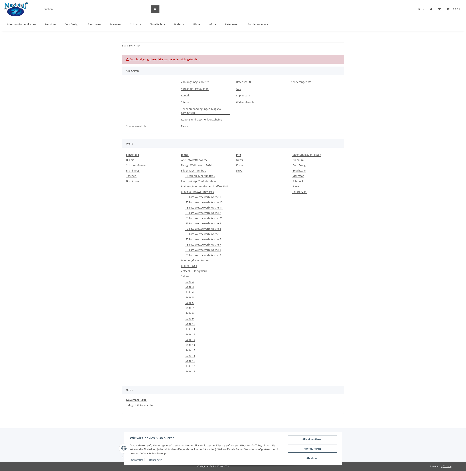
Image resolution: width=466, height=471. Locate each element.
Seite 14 (190, 345)
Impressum (136, 459)
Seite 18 (190, 366)
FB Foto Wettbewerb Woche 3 (203, 223)
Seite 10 (190, 324)
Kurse (239, 165)
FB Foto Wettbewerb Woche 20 (203, 218)
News (184, 126)
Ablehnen (312, 458)
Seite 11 (190, 329)
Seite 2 (189, 281)
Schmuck (298, 181)
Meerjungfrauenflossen (307, 154)
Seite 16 (190, 355)
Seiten (185, 276)
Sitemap (186, 102)
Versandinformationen (195, 88)
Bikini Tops (132, 170)
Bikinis (130, 160)
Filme (296, 186)
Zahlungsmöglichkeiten (195, 82)
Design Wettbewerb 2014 (196, 165)
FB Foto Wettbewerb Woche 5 (203, 234)
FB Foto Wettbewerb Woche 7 (203, 244)
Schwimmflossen (136, 165)
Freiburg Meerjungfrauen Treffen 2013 (204, 186)
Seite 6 (189, 302)
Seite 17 (190, 361)
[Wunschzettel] (439, 9)
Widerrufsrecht (245, 102)
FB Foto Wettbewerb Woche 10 (203, 202)
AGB (238, 88)
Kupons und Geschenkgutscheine (201, 119)
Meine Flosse (189, 265)
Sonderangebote (258, 24)
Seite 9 (189, 318)
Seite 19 (190, 371)
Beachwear (299, 170)
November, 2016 (136, 400)
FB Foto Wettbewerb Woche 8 (203, 250)
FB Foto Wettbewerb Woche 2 (203, 213)
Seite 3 (189, 287)
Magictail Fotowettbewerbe (197, 191)
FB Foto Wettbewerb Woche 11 (203, 207)
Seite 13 (190, 339)
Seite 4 (189, 292)
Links (239, 170)
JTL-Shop (447, 466)
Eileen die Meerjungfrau (200, 176)
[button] (431, 9)
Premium (298, 160)
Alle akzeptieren (312, 439)
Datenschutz (154, 459)
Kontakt (185, 95)
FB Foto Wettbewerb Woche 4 (203, 228)
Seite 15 (190, 350)
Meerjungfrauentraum (195, 260)
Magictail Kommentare (141, 405)
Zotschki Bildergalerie (194, 271)
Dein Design (300, 165)
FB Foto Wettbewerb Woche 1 (203, 197)
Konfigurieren (312, 448)
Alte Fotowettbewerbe (194, 160)
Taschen (131, 176)
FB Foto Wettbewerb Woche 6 (203, 239)
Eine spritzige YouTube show (198, 181)
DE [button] (419, 9)
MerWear (298, 176)
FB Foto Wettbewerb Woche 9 (203, 255)
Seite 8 (189, 313)
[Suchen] (155, 9)
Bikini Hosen (133, 181)
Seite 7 (189, 308)
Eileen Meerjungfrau (193, 170)
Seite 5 (189, 297)
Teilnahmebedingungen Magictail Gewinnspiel (201, 110)
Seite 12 (190, 334)
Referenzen (300, 191)
